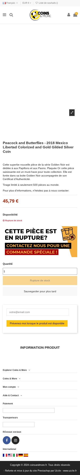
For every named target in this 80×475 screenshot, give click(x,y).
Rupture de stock (40, 280)
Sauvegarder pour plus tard (40, 291)
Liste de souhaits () (48, 3)
